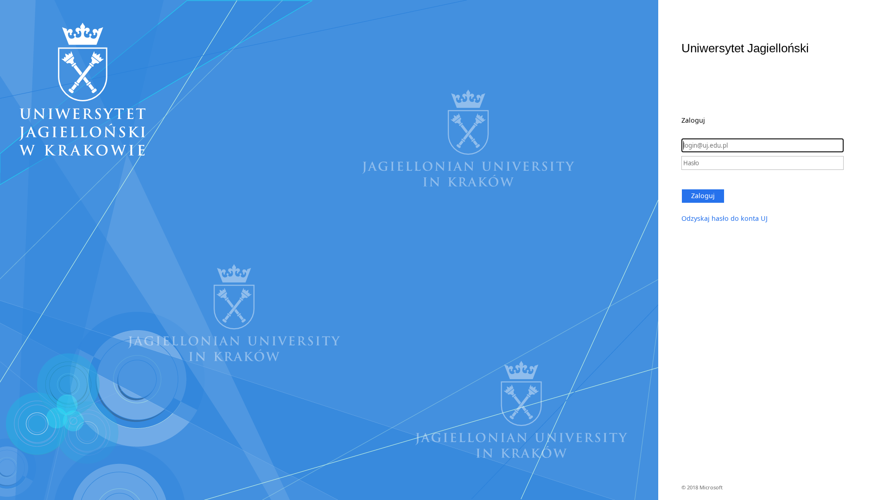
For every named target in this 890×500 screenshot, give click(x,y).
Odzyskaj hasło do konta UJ (724, 218)
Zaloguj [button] (703, 195)
